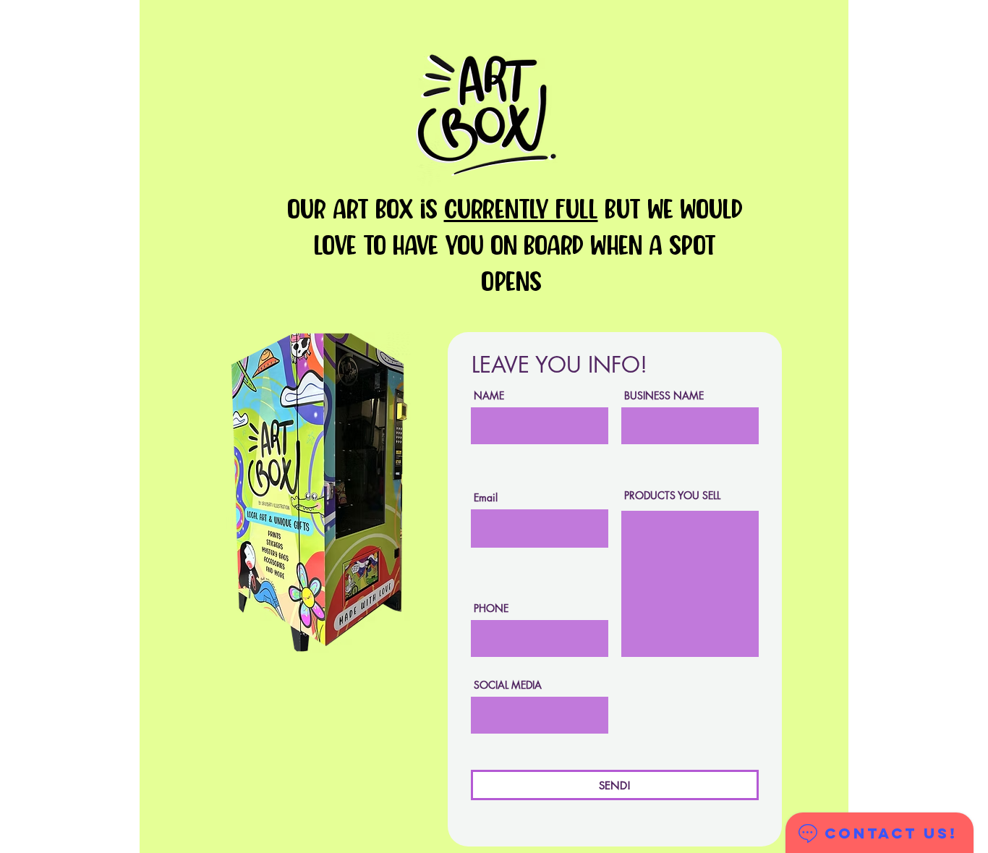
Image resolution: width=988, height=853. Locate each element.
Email (486, 498)
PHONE (491, 608)
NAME (489, 396)
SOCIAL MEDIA (508, 685)
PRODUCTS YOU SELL (672, 496)
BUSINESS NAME (664, 396)
